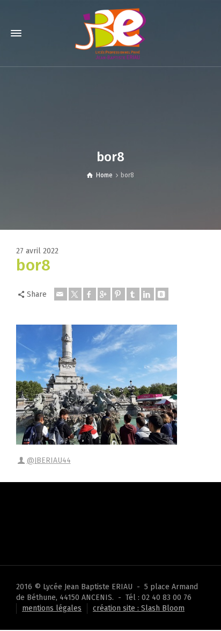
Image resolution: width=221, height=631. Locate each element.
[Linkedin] (147, 294)
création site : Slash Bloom (139, 608)
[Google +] (104, 294)
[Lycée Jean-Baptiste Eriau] (110, 32)
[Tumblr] (133, 294)
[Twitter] (75, 294)
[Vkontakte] (162, 294)
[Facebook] (89, 294)
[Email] (60, 294)
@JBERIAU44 (49, 460)
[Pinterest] (118, 294)
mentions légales (52, 608)
